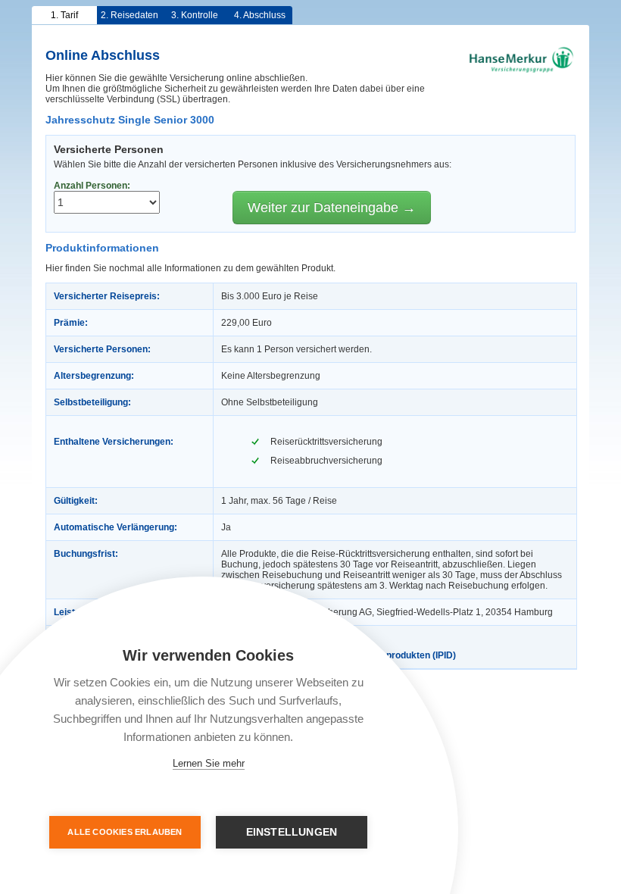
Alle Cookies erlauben (124, 831)
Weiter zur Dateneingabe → (332, 207)
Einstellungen (292, 832)
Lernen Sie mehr (209, 763)
